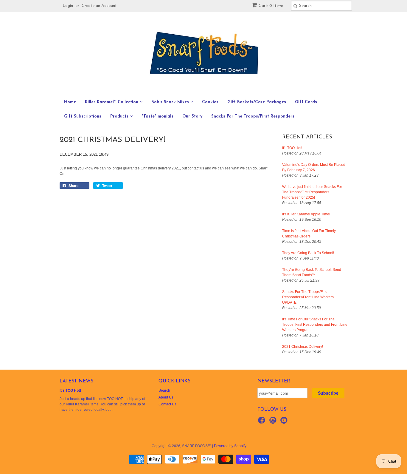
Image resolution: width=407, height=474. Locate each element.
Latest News (76, 381)
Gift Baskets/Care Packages (256, 102)
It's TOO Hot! (292, 148)
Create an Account (99, 6)
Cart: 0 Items (271, 6)
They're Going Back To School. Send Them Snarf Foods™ (311, 272)
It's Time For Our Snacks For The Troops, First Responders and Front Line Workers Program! (314, 324)
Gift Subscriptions (82, 116)
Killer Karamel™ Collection (112, 102)
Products (120, 116)
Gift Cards (306, 102)
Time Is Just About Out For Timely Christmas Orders (309, 233)
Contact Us (167, 404)
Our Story (192, 116)
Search (164, 390)
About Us (166, 397)
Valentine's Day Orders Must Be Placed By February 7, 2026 (313, 167)
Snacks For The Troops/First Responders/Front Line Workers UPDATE (308, 297)
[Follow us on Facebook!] (262, 422)
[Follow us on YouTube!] (284, 422)
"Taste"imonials (157, 116)
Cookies (210, 102)
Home (70, 102)
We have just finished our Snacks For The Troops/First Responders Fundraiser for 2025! (312, 192)
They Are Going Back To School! (308, 253)
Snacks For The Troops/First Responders (252, 116)
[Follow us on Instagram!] (273, 422)
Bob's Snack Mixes (170, 102)
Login (68, 6)
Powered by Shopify (230, 446)
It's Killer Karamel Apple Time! (306, 214)
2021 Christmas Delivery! (302, 347)
